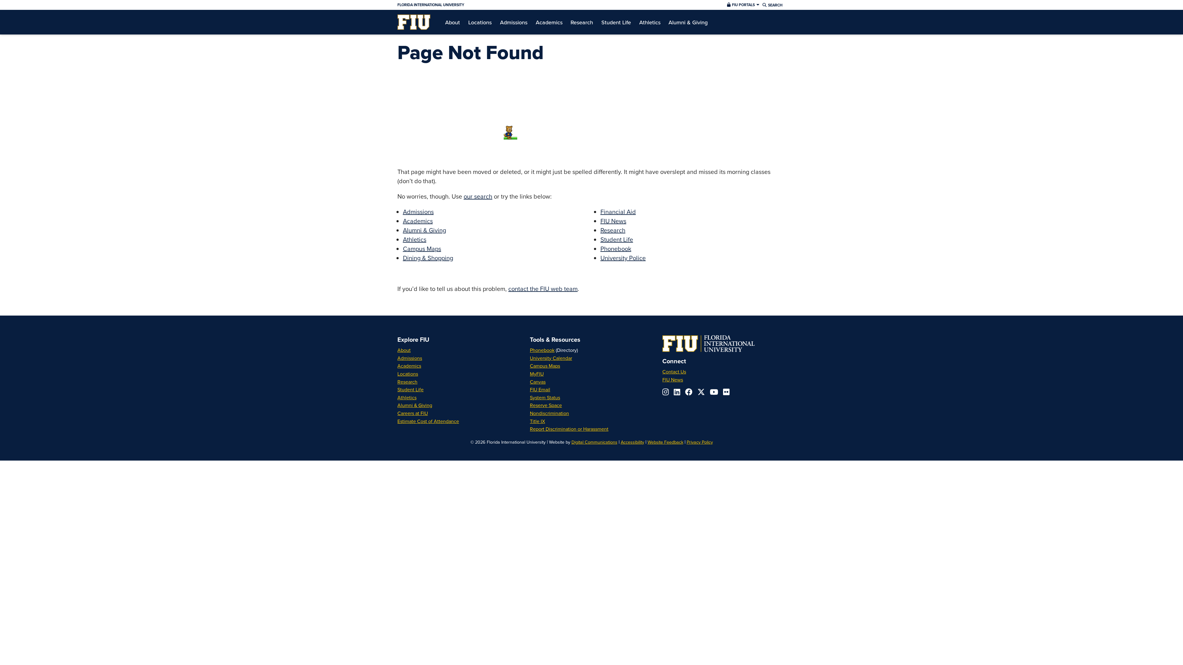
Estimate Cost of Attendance (428, 421)
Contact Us (674, 371)
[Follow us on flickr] (726, 392)
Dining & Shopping (428, 257)
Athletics (414, 239)
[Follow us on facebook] (689, 392)
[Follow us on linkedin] (677, 392)
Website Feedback (665, 442)
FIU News (613, 220)
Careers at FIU (412, 413)
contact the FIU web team (543, 288)
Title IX (537, 421)
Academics (418, 220)
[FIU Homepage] (414, 22)
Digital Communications (594, 442)
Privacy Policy (700, 442)
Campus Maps (422, 248)
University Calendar (551, 358)
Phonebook (615, 248)
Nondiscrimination (549, 413)
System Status (545, 397)
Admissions (418, 211)
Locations (407, 373)
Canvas (538, 381)
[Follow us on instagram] (665, 392)
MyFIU (537, 373)
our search (478, 196)
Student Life (616, 239)
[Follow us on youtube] (714, 392)
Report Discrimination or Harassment (569, 428)
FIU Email (540, 389)
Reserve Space (546, 405)
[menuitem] (414, 22)
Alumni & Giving (424, 230)
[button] (742, 5)
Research (612, 230)
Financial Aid (618, 211)
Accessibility (632, 442)
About (404, 350)
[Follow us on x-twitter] (701, 392)
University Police (623, 257)
